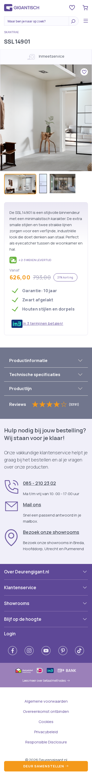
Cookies (46, 721)
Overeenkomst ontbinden (46, 711)
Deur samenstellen (44, 766)
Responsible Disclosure (46, 742)
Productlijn (20, 388)
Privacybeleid (46, 731)
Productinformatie (28, 360)
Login (10, 634)
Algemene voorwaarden (46, 701)
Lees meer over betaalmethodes (44, 680)
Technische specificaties (34, 374)
